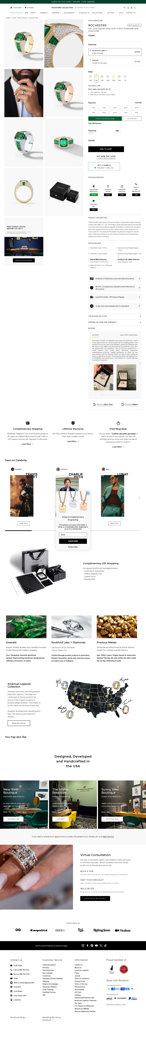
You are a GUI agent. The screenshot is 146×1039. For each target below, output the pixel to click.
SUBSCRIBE (73, 541)
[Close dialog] (88, 493)
